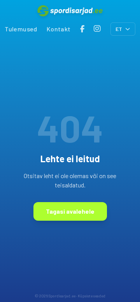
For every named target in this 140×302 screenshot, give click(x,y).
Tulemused (21, 29)
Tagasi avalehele (70, 211)
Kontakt (59, 29)
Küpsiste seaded (91, 295)
